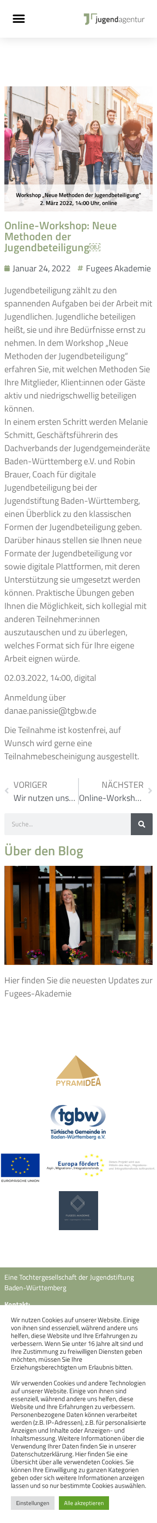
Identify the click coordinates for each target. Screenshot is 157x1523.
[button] (18, 18)
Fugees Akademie (118, 268)
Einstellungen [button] (32, 1502)
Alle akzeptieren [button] (84, 1502)
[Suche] (142, 824)
